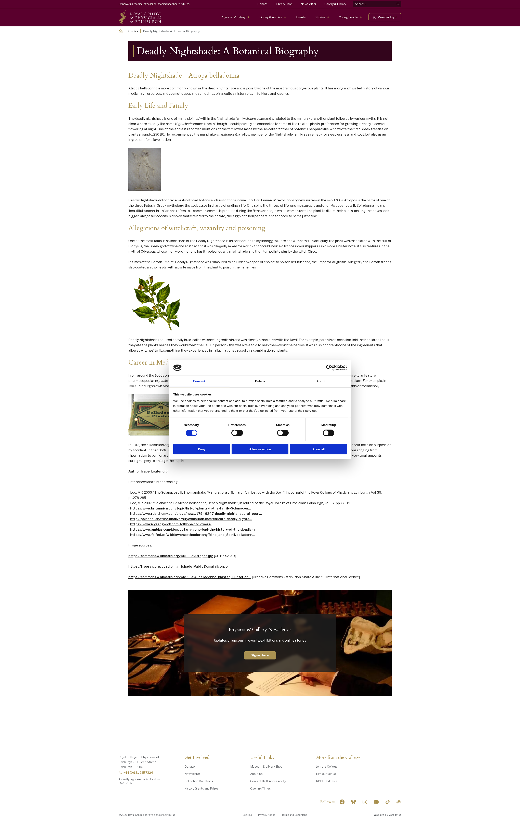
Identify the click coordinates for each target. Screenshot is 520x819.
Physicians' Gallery (233, 17)
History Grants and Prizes (201, 788)
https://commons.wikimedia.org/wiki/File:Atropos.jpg (170, 556)
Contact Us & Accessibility (268, 781)
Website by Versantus (387, 814)
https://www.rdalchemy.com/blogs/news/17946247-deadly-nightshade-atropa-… (196, 514)
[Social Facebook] (342, 801)
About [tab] (320, 381)
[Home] (121, 31)
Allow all (318, 449)
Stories (320, 17)
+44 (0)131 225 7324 (138, 772)
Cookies (247, 814)
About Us (256, 774)
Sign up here (260, 655)
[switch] (237, 433)
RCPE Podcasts (327, 781)
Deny (201, 449)
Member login (387, 17)
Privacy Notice (266, 814)
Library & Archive (270, 17)
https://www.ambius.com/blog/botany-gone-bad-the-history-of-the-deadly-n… (194, 529)
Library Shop (284, 4)
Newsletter (308, 4)
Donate (262, 4)
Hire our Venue (326, 774)
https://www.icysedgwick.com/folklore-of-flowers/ (170, 524)
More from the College (338, 757)
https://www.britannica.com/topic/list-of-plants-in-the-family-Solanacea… (190, 508)
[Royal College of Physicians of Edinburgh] (140, 17)
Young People (348, 17)
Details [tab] (260, 381)
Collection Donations (198, 781)
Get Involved (196, 757)
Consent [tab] (199, 381)
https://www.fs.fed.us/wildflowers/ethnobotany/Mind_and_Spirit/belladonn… (192, 535)
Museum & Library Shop (266, 766)
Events (301, 17)
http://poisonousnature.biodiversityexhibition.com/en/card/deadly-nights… (191, 519)
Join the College (327, 766)
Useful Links (262, 757)
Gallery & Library (335, 4)
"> (353, 801)
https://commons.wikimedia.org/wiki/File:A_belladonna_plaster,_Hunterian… (189, 577)
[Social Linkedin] (364, 801)
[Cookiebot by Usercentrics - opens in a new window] (329, 368)
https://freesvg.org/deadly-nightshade (160, 566)
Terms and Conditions (294, 814)
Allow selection (260, 449)
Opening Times (260, 788)
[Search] (398, 4)
